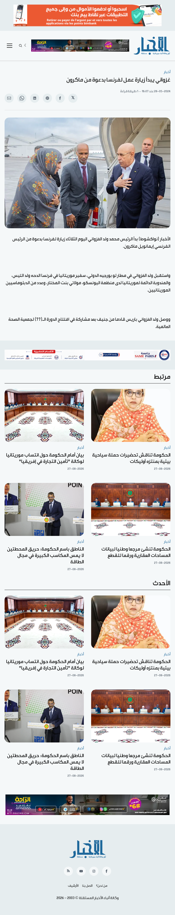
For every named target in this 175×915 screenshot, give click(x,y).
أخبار (167, 72)
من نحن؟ (101, 885)
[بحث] (20, 45)
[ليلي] (26, 45)
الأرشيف (73, 885)
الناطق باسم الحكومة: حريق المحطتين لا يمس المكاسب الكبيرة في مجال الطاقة (45, 555)
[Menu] (10, 45)
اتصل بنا (87, 885)
